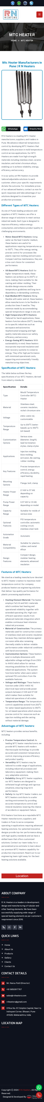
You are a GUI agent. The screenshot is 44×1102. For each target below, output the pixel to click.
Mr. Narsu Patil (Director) (18, 983)
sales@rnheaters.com (16, 995)
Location (22, 876)
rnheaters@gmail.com (16, 1002)
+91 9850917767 (14, 989)
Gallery (8, 958)
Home (14, 40)
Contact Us (10, 966)
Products (9, 954)
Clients (8, 962)
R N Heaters (25, 1090)
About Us (9, 949)
